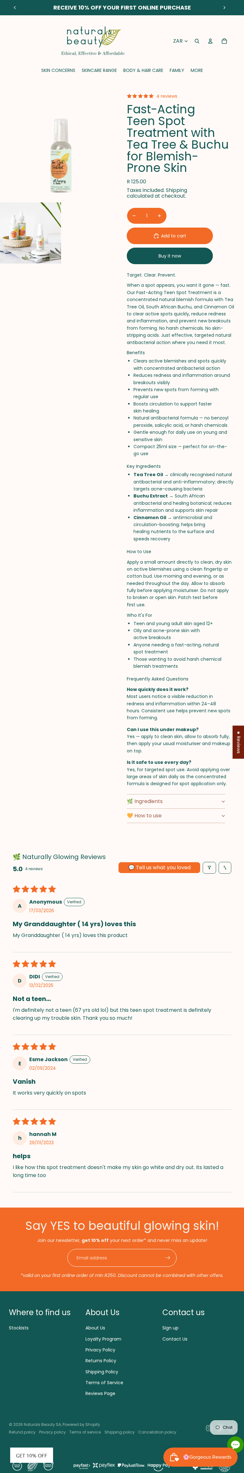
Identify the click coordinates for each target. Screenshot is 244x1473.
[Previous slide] (15, 8)
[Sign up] (168, 1258)
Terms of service (85, 1432)
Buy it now (170, 256)
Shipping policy (120, 1432)
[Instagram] (209, 1428)
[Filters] (209, 868)
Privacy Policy (100, 1350)
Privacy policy (52, 1432)
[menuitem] (197, 70)
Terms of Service (104, 1382)
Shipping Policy (101, 1372)
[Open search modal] (197, 41)
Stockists (19, 1328)
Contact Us (174, 1339)
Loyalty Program (103, 1339)
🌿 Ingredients (145, 801)
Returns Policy (100, 1360)
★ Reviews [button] (238, 742)
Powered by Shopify (81, 1424)
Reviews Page (100, 1393)
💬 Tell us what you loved (159, 867)
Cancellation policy (157, 1432)
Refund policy (22, 1432)
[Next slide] (224, 8)
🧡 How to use (144, 815)
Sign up (170, 1328)
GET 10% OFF (31, 1455)
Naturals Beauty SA (42, 1424)
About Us (95, 1328)
